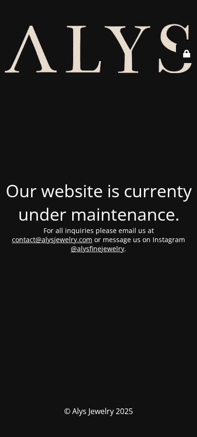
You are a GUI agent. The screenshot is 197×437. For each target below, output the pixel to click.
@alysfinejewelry (97, 248)
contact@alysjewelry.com (52, 239)
